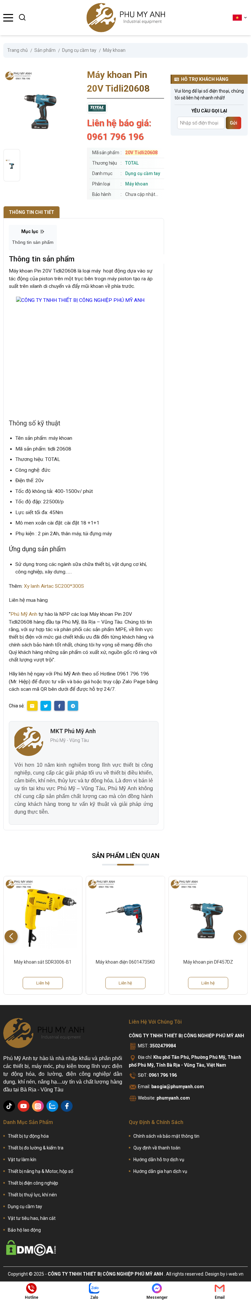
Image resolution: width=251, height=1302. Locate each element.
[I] (38, 1106)
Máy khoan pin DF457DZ (208, 962)
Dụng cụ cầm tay (142, 173)
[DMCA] (31, 1248)
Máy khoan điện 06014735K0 (125, 962)
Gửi (233, 123)
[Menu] (8, 18)
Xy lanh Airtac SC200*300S (54, 586)
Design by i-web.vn (224, 1274)
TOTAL (132, 163)
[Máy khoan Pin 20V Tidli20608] (12, 165)
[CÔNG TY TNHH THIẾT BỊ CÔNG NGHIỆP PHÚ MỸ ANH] (125, 18)
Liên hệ (43, 983)
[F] (67, 1106)
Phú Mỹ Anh (23, 614)
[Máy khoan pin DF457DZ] (208, 915)
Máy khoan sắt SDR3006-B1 (43, 962)
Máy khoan (136, 183)
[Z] (52, 1106)
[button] (239, 936)
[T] (9, 1106)
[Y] (23, 1106)
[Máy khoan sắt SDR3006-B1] (43, 915)
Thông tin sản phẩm (33, 242)
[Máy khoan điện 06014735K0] (125, 915)
